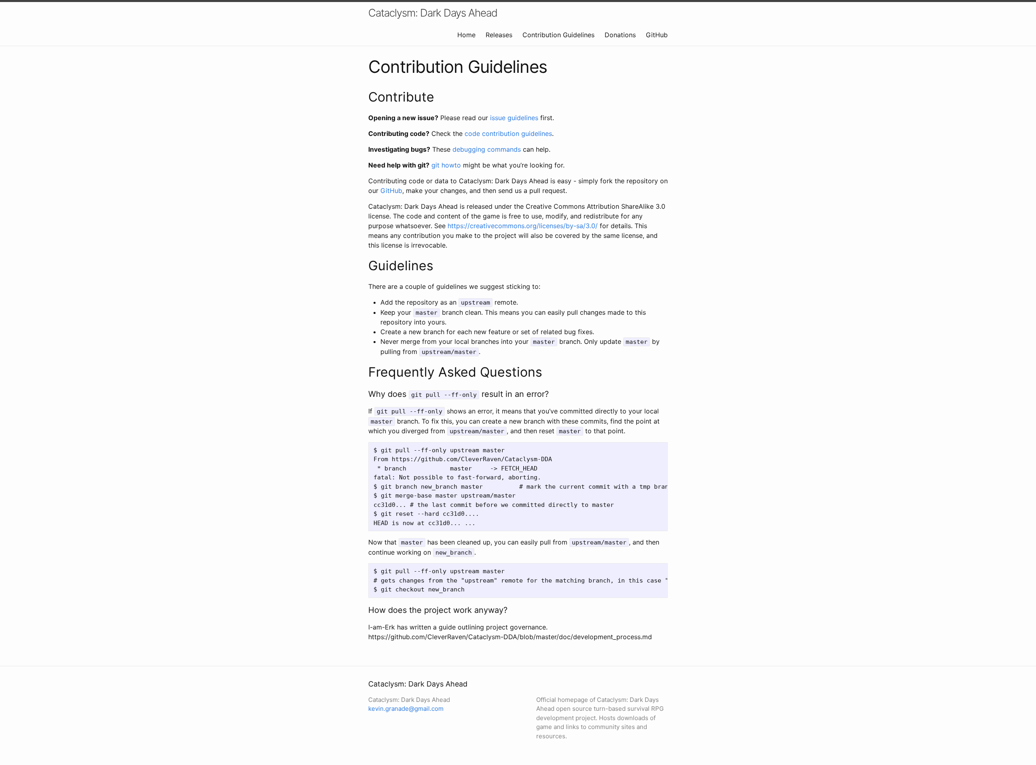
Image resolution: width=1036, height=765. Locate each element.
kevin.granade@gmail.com (406, 708)
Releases (499, 35)
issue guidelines (514, 118)
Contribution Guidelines (558, 35)
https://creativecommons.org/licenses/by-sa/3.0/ (523, 226)
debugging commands (486, 149)
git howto (446, 165)
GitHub (657, 35)
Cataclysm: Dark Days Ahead (432, 12)
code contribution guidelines (508, 133)
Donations (620, 35)
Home (466, 35)
